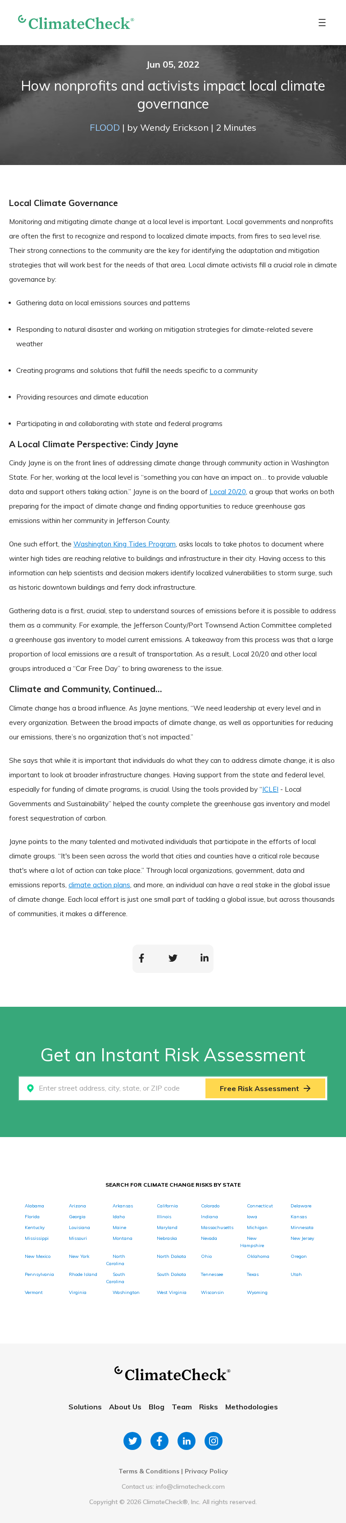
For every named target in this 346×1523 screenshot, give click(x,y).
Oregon (299, 1256)
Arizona (77, 1206)
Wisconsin (212, 1292)
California (167, 1206)
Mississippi (37, 1238)
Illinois (164, 1217)
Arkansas (123, 1206)
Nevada (209, 1238)
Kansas (299, 1217)
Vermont (34, 1292)
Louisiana (79, 1227)
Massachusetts (217, 1227)
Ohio (206, 1256)
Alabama (34, 1206)
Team (182, 1406)
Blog (156, 1406)
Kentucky (35, 1227)
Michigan (257, 1227)
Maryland (167, 1227)
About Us (125, 1406)
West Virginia (172, 1292)
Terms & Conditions (148, 1471)
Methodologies (251, 1406)
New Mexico (37, 1256)
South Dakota (171, 1274)
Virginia (77, 1292)
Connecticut (260, 1206)
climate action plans (99, 885)
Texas (253, 1274)
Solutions (85, 1406)
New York (79, 1256)
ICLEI (270, 789)
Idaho (119, 1217)
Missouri (78, 1238)
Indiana (209, 1217)
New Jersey (302, 1238)
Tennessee (212, 1274)
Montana (122, 1238)
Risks (208, 1406)
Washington (126, 1292)
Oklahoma (258, 1256)
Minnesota (302, 1227)
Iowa (252, 1217)
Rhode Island (83, 1274)
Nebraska (167, 1238)
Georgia (77, 1217)
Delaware (301, 1206)
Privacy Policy (206, 1471)
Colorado (210, 1206)
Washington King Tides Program (124, 544)
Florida (32, 1217)
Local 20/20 (227, 491)
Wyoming (257, 1292)
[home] (76, 23)
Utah (296, 1274)
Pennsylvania (39, 1274)
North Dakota (171, 1256)
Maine (119, 1227)
